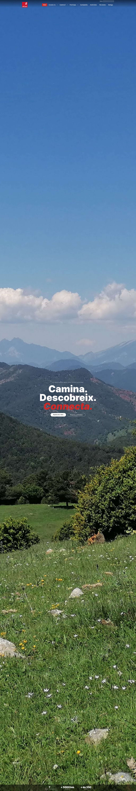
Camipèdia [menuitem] (84, 5)
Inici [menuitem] (44, 5)
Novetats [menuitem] (102, 5)
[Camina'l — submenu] (67, 5)
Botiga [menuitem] (110, 5)
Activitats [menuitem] (93, 5)
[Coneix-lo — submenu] (57, 5)
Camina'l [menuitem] (63, 5)
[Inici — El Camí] (25, 4)
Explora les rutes (58, 414)
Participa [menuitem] (73, 5)
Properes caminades (76, 415)
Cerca (101, 1)
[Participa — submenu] (78, 5)
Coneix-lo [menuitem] (52, 5)
